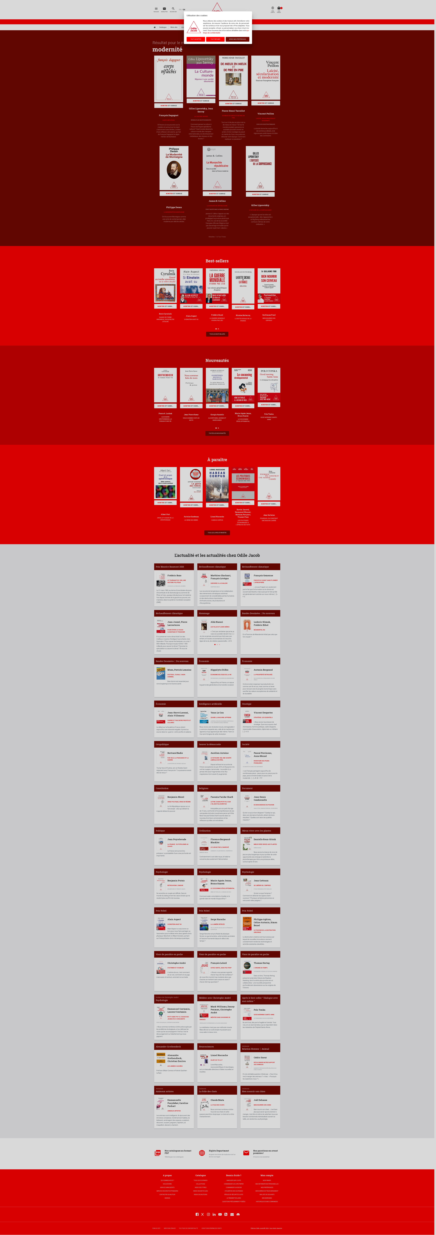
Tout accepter (196, 39)
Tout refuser (215, 39)
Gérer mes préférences (237, 39)
